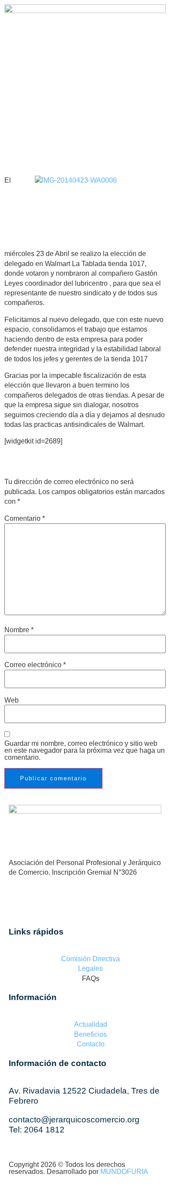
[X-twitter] (39, 76)
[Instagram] (62, 76)
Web (11, 700)
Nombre (19, 630)
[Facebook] (15, 76)
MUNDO (124, 1171)
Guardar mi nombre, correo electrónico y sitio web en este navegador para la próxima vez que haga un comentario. (84, 750)
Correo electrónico (35, 664)
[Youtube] (86, 76)
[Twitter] (96, 904)
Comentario (24, 518)
